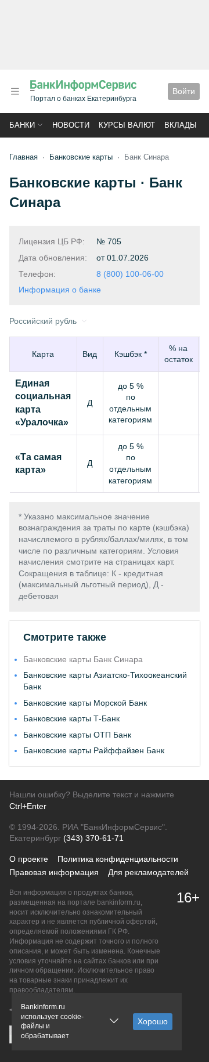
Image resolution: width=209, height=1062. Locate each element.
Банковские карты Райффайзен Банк (93, 750)
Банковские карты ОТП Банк (77, 734)
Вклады (180, 125)
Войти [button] (183, 91)
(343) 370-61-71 (93, 838)
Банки (22, 125)
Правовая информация (54, 872)
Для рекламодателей (148, 872)
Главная (23, 157)
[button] (15, 91)
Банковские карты (81, 157)
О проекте (28, 859)
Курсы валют (127, 125)
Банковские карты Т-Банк (71, 718)
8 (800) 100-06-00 (130, 274)
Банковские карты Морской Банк (85, 702)
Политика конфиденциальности (117, 859)
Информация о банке (60, 289)
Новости (70, 125)
